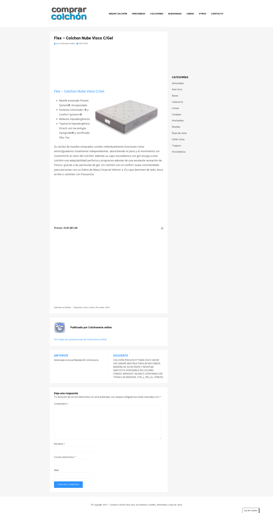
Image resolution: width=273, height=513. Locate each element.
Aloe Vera (177, 89)
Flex (97, 307)
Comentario (61, 403)
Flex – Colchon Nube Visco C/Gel (79, 91)
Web (56, 470)
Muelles (68, 307)
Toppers (176, 145)
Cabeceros (177, 101)
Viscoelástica (178, 151)
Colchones (156, 13)
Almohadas (175, 13)
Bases (175, 95)
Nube (102, 307)
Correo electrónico (65, 457)
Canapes (176, 114)
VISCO (107, 307)
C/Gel (85, 307)
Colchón (91, 307)
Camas (190, 13)
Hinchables (138, 13)
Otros (202, 13)
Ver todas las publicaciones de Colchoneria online (80, 339)
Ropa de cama (179, 133)
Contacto (217, 13)
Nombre (59, 443)
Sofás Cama (178, 139)
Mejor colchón (118, 13)
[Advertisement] (108, 68)
